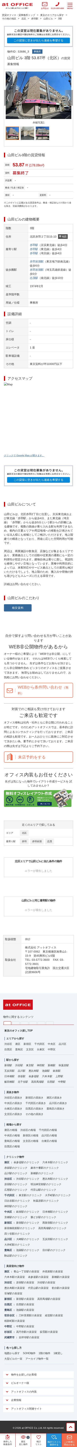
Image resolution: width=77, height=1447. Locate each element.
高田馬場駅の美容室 (48, 1298)
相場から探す (14, 1124)
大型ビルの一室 (13, 1358)
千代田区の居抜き (35, 1103)
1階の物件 (44, 1353)
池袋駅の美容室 (25, 1309)
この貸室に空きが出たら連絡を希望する (38, 40)
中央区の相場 (12, 1135)
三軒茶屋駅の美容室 (30, 1315)
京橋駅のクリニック (15, 1217)
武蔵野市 (9, 1337)
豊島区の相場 (12, 1140)
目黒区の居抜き (34, 1108)
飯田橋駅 (9, 1081)
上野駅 (59, 1076)
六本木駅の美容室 (14, 1277)
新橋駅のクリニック (42, 1173)
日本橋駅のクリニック (55, 1211)
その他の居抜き (34, 1114)
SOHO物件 (29, 1353)
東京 (7, 1023)
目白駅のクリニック (54, 1250)
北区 (24, 833)
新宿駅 (8, 1065)
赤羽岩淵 (37, 841)
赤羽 (24, 841)
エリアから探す (15, 1038)
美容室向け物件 (15, 1266)
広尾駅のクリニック (15, 1189)
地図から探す (12, 1353)
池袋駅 (46, 1070)
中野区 (51, 1049)
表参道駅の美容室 (38, 1277)
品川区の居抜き (58, 1103)
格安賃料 (18, 607)
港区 (17, 1043)
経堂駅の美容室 (54, 1315)
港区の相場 (10, 1130)
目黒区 (8, 1049)
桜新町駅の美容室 (14, 1320)
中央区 (51, 1043)
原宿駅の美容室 (25, 1282)
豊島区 (19, 1049)
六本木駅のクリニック (55, 1162)
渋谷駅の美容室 (46, 1282)
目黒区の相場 (12, 1146)
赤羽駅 (34, 245)
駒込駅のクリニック (15, 1255)
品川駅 (21, 1070)
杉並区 (8, 1331)
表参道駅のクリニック (26, 1162)
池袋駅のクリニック (27, 1250)
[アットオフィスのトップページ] (17, 6)
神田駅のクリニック (15, 1206)
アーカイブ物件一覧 (37, 1358)
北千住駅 (23, 1081)
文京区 (30, 1049)
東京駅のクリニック (30, 1195)
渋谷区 (8, 1043)
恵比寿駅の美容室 (14, 1287)
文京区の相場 (30, 1140)
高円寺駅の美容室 (26, 1331)
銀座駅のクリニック (27, 1211)
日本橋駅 (9, 1076)
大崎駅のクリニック (27, 1239)
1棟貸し (58, 1353)
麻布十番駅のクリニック (45, 1167)
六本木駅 (47, 1076)
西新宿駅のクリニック (55, 1222)
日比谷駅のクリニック (17, 1200)
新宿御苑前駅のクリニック (19, 1228)
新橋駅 (51, 1065)
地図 (64, 236)
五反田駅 (9, 1070)
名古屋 (41, 1023)
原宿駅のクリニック (15, 1184)
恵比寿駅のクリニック (55, 1178)
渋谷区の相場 (28, 1130)
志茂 (49, 841)
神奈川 (16, 1023)
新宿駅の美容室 (25, 1298)
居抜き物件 (12, 1092)
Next (69, 98)
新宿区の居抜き (34, 1097)
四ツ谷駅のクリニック (17, 1233)
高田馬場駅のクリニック (52, 1228)
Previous (8, 98)
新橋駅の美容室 (61, 1277)
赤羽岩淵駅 (37, 261)
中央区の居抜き (13, 1103)
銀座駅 (57, 1070)
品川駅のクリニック (15, 1173)
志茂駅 (34, 277)
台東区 (41, 1049)
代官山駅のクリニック (43, 1189)
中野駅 (62, 1081)
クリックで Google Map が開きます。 (24, 455)
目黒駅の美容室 (25, 1304)
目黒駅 (51, 1081)
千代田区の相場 (48, 1130)
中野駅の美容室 (25, 1326)
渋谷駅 (19, 1065)
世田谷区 (9, 1315)
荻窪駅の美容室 (49, 1331)
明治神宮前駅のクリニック (46, 1184)
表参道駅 (34, 1076)
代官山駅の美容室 (38, 1287)
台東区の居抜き (13, 1108)
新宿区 (27, 1043)
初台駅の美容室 (61, 1287)
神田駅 (41, 1065)
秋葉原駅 (64, 1065)
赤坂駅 (21, 1076)
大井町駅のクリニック (17, 1244)
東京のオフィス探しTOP (18, 1030)
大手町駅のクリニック (58, 1195)
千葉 (33, 1023)
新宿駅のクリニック (27, 1222)
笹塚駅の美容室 (13, 1293)
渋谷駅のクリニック (27, 1178)
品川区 (62, 1043)
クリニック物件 (15, 1156)
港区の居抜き (54, 1097)
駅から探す (12, 1059)
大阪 (50, 1023)
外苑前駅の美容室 (52, 1271)
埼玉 (24, 1023)
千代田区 (39, 1043)
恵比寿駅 (34, 1070)
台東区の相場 (49, 1140)
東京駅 (30, 1065)
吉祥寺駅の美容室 (29, 1337)
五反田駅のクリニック (55, 1239)
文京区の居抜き (13, 1114)
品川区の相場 (49, 1135)
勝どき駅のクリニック (43, 1217)
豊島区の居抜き (56, 1108)
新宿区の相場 (30, 1135)
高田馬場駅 (37, 1081)
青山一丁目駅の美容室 (26, 1271)
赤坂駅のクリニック (15, 1167)
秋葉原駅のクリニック (46, 1200)
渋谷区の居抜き (13, 1097)
